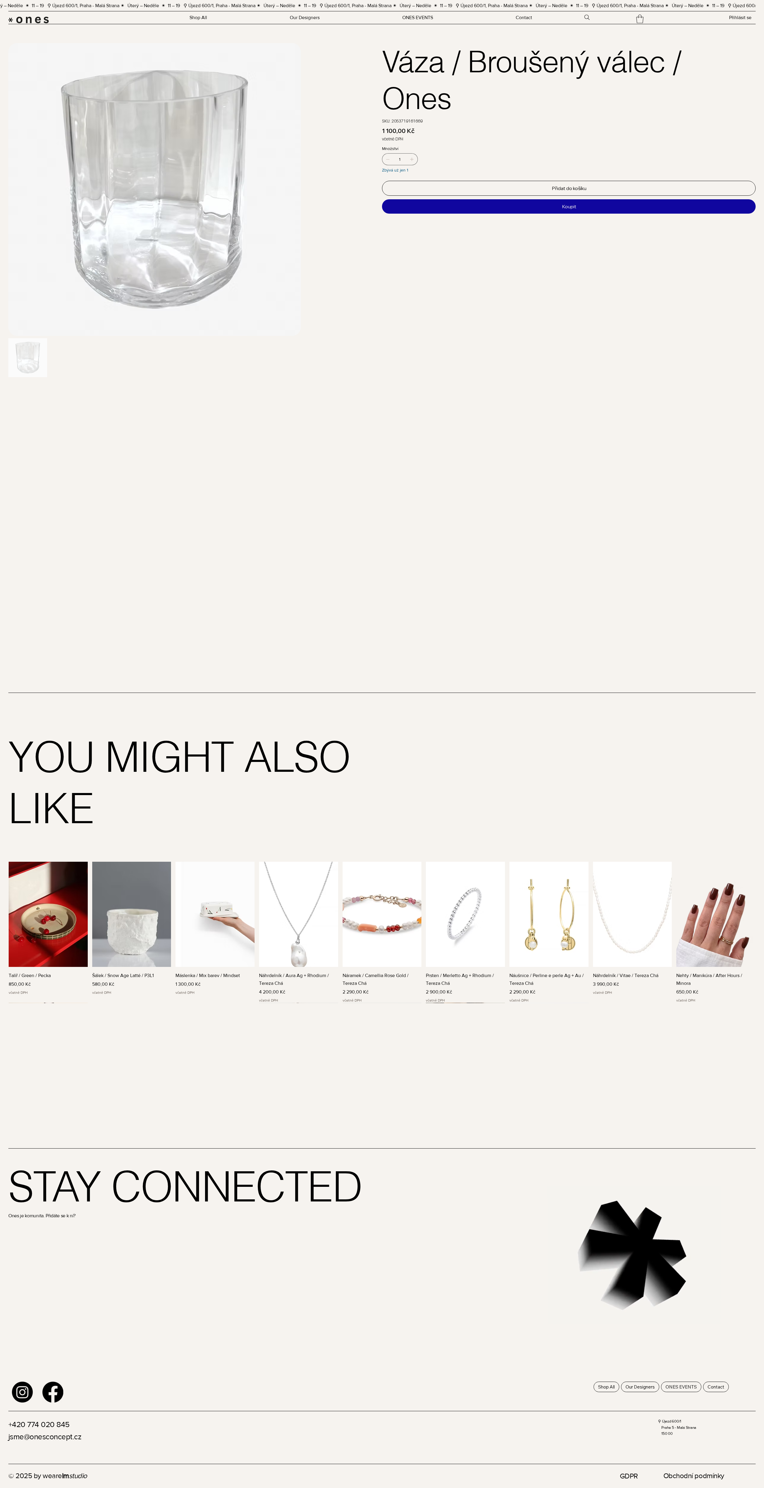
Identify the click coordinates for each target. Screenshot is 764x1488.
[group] (382, 932)
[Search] (587, 17)
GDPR (629, 1476)
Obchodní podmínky (693, 1476)
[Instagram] (22, 1392)
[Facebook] (52, 1392)
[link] (639, 19)
